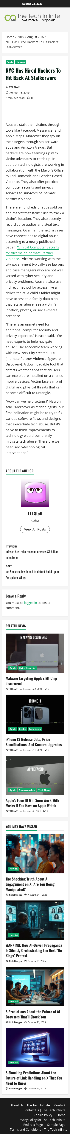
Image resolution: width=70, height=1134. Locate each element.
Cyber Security (27, 668)
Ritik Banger (15, 894)
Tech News (35, 729)
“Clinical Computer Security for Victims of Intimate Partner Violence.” (32, 253)
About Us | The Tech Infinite (30, 1105)
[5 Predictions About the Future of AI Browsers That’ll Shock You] (35, 986)
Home (61, 1115)
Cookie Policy (43, 1115)
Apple (10, 61)
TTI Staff (14, 87)
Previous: (32, 552)
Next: (33, 571)
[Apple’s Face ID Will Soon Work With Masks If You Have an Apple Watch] (35, 775)
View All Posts (35, 529)
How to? (14, 868)
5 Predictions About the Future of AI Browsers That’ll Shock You (33, 1014)
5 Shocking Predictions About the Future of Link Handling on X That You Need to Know (34, 1078)
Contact (59, 1105)
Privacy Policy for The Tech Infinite (41, 1120)
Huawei (20, 61)
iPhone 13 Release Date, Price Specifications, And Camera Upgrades (34, 741)
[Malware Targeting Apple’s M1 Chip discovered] (35, 653)
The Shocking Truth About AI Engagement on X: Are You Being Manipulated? (30, 884)
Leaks (22, 729)
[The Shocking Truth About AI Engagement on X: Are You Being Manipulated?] (35, 853)
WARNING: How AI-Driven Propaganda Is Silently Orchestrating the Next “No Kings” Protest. (34, 950)
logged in (30, 603)
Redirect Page (33, 1125)
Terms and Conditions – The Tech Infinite (38, 1129)
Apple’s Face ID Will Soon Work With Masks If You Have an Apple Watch (32, 802)
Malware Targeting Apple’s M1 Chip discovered (31, 680)
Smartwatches (27, 790)
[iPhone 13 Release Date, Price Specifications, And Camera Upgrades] (35, 714)
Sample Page (56, 1125)
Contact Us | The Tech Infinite (44, 1110)
